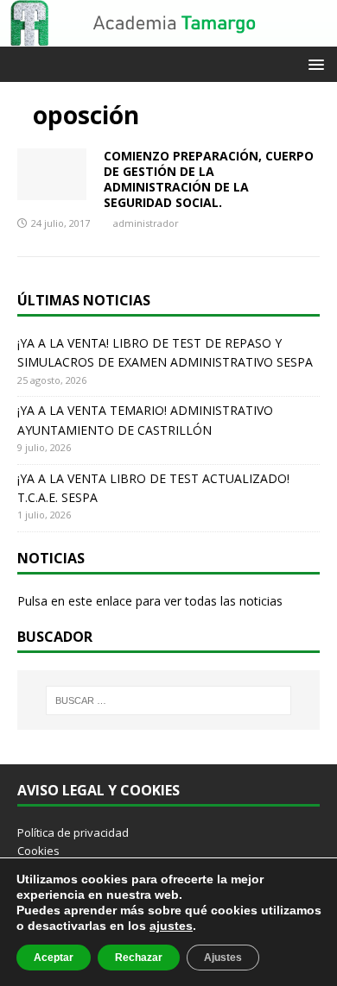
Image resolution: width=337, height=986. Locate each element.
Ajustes (223, 957)
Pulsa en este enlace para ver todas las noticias (150, 601)
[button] (313, 63)
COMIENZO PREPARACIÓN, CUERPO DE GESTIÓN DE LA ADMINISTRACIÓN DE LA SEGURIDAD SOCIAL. (209, 179)
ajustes (171, 926)
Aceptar (53, 957)
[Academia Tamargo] (168, 36)
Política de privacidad (73, 832)
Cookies (38, 850)
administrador (146, 223)
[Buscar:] (169, 700)
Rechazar (138, 957)
